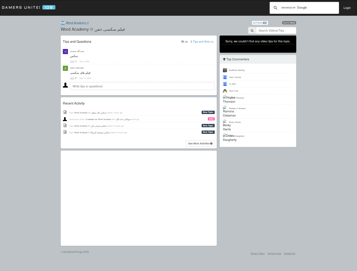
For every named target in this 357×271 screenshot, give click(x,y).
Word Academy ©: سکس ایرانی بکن (90, 126)
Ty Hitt (232, 84)
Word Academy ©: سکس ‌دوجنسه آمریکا (92, 132)
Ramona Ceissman (237, 108)
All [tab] (184, 41)
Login (347, 8)
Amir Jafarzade (77, 68)
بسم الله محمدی (77, 51)
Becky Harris (235, 122)
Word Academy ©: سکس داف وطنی (90, 113)
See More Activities (199, 143)
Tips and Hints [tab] (203, 41)
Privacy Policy (258, 253)
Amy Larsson (235, 77)
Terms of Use (274, 253)
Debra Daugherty (236, 136)
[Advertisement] (139, 198)
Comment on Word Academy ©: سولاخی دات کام (108, 119)
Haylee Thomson (236, 98)
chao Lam (233, 91)
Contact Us (289, 253)
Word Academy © (77, 23)
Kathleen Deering (237, 70)
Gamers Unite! (27, 8)
